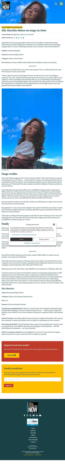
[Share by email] (21, 38)
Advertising (33, 437)
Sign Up (9, 385)
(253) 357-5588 (32, 448)
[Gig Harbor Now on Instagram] (27, 415)
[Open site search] (56, 3)
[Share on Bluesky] (16, 38)
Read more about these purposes (28, 234)
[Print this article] (23, 38)
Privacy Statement (35, 243)
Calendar (33, 433)
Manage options (44, 239)
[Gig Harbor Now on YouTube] (40, 415)
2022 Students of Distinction (12, 27)
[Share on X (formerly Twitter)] (18, 38)
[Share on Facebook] (14, 38)
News (33, 428)
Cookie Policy (27, 243)
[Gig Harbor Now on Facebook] (24, 415)
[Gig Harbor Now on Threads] (30, 415)
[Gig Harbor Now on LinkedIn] (37, 415)
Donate (11, 355)
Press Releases (33, 439)
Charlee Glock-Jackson (26, 34)
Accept (21, 239)
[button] (54, 224)
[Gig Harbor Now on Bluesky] (34, 415)
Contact (33, 442)
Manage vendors (16, 234)
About (33, 435)
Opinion (33, 430)
